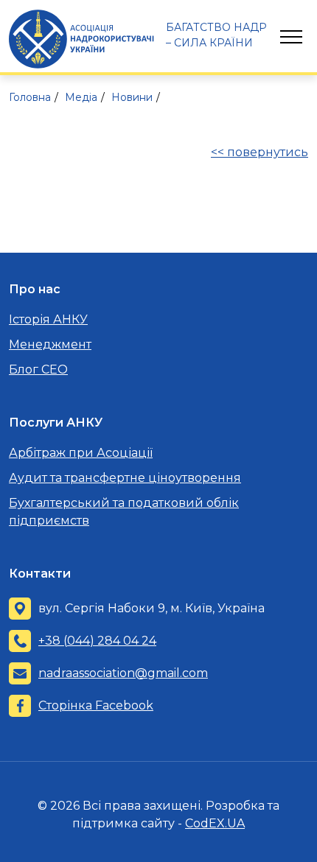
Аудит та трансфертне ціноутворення (125, 478)
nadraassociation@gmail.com (123, 673)
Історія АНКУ (48, 319)
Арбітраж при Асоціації (81, 453)
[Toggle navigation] (291, 37)
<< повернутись (259, 152)
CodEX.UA (215, 823)
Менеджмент (50, 344)
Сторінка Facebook (95, 705)
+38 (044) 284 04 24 (97, 641)
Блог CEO (38, 369)
